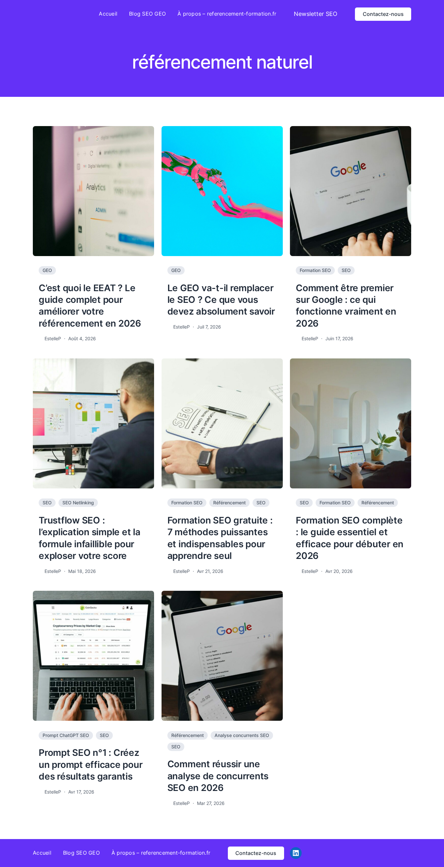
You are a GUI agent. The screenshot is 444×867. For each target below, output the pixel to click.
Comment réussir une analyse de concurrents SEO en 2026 (218, 775)
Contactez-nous (383, 14)
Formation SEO (315, 270)
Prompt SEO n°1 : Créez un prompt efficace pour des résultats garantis (90, 764)
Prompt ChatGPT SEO (66, 735)
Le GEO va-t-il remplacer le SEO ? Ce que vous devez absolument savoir (221, 299)
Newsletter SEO (315, 13)
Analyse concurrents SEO (242, 735)
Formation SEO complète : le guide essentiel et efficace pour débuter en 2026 (349, 538)
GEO (47, 270)
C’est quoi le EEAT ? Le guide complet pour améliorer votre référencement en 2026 (90, 305)
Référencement (229, 502)
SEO (346, 270)
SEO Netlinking (78, 502)
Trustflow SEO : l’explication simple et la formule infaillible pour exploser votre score (89, 538)
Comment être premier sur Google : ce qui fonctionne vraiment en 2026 (346, 305)
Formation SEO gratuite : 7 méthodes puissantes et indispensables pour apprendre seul (220, 538)
